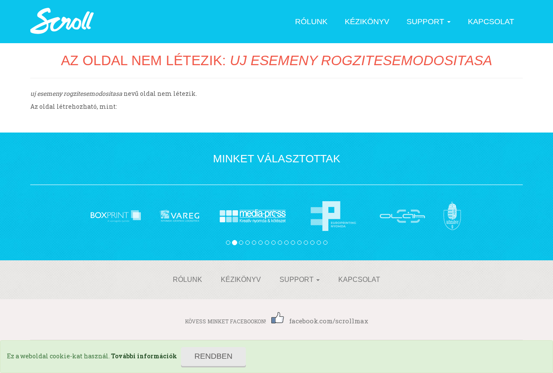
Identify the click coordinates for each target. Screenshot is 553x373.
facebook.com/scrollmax (328, 320)
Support (426, 21)
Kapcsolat (491, 21)
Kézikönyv (367, 21)
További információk (144, 356)
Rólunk (311, 21)
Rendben (213, 356)
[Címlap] (62, 21)
